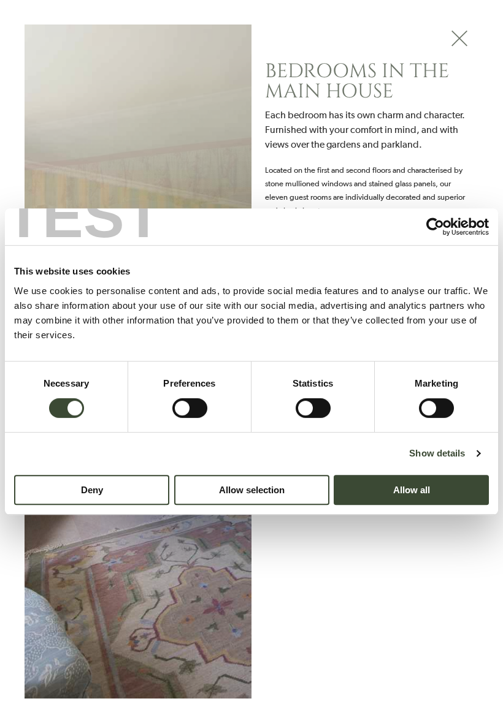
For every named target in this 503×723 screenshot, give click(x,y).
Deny (92, 490)
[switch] (189, 408)
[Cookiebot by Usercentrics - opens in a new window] (435, 227)
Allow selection (252, 490)
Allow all (411, 490)
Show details (437, 453)
